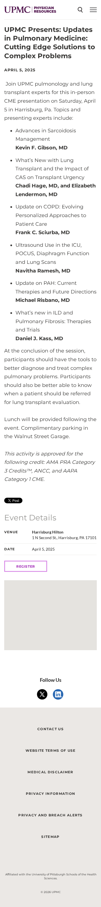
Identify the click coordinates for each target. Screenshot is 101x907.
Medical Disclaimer (50, 772)
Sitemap (50, 837)
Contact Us (50, 729)
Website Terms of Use (51, 750)
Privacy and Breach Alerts (50, 815)
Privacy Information (50, 793)
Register (25, 566)
